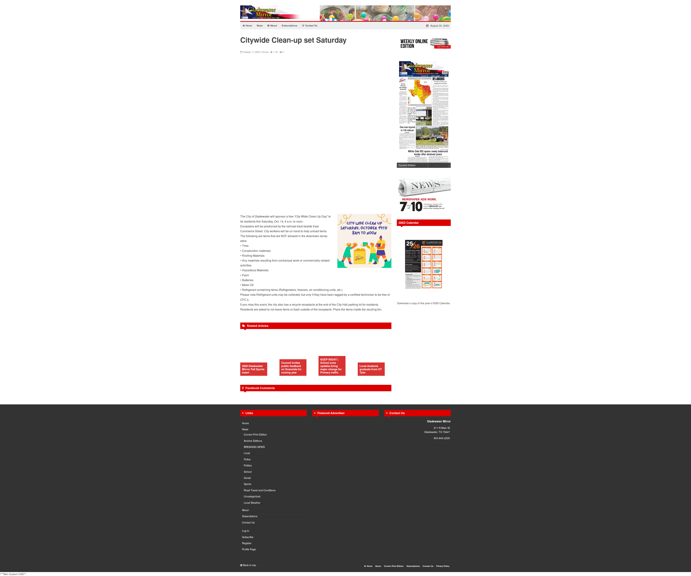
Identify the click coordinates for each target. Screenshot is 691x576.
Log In (245, 530)
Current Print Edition (255, 434)
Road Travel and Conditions (260, 490)
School (248, 471)
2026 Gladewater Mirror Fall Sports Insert (253, 369)
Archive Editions (253, 441)
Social (247, 478)
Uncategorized (252, 496)
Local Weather (252, 502)
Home (245, 423)
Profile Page (249, 549)
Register (247, 543)
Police (247, 459)
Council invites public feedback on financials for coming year (291, 367)
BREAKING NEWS (254, 447)
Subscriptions (249, 516)
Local (247, 453)
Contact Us (248, 522)
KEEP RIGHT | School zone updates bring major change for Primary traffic (331, 366)
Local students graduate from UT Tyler (371, 369)
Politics (248, 465)
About (245, 510)
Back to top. (249, 565)
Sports (247, 484)
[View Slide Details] (424, 113)
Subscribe (247, 537)
